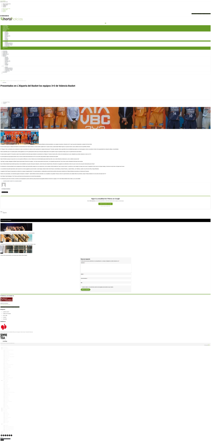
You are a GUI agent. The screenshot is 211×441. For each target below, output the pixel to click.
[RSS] (3, 15)
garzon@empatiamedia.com (5, 304)
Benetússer (7, 389)
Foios (6, 362)
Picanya (6, 399)
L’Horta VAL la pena (9, 429)
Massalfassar (8, 366)
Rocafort (7, 376)
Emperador (7, 360)
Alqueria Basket (6, 181)
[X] (6, 15)
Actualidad (5, 25)
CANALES (5, 410)
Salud (6, 63)
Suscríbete (4, 5)
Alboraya (7, 351)
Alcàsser (7, 384)
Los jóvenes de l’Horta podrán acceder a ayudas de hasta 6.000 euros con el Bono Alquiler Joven (17, 244)
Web (81, 282)
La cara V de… (7, 71)
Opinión (6, 42)
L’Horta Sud (5, 27)
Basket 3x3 (12, 181)
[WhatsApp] (8, 15)
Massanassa (2, 230)
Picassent (7, 400)
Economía (7, 59)
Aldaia (6, 385)
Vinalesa (7, 379)
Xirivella (6, 406)
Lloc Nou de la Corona (9, 392)
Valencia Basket (18, 181)
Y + (3, 41)
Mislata (6, 396)
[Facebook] (0, 15)
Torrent (6, 405)
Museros (7, 371)
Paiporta (7, 397)
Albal (6, 383)
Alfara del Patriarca (9, 354)
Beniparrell (7, 388)
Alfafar (6, 387)
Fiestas (6, 60)
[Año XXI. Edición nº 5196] (6, 8)
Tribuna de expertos (8, 43)
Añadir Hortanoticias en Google (105, 203)
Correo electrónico (84, 278)
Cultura (6, 57)
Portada (1, 80)
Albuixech (7, 352)
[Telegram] (5, 15)
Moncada (7, 370)
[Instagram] (2, 15)
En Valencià (5, 47)
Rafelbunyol (7, 375)
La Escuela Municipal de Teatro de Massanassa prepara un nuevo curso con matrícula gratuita (17, 233)
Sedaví (6, 402)
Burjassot (7, 358)
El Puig (6, 359)
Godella (6, 363)
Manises (6, 393)
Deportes (6, 58)
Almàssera (7, 355)
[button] (105, 89)
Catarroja (7, 391)
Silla (6, 404)
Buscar (4, 48)
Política (6, 62)
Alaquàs (6, 381)
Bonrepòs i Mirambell (9, 356)
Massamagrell (8, 367)
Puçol (6, 373)
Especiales (5, 29)
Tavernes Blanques (9, 377)
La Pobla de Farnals (9, 364)
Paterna (6, 372)
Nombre (82, 274)
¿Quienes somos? (5, 9)
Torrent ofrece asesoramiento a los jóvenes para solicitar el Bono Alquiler (13, 255)
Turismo (6, 422)
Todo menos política (9, 44)
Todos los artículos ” (5, 192)
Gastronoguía (7, 61)
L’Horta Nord (5, 26)
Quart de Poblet (8, 401)
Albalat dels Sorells (9, 350)
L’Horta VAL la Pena (8, 70)
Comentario (83, 262)
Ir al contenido (2, 0)
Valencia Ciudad (6, 28)
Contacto (4, 6)
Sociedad (7, 421)
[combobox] (5, 438)
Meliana (6, 368)
